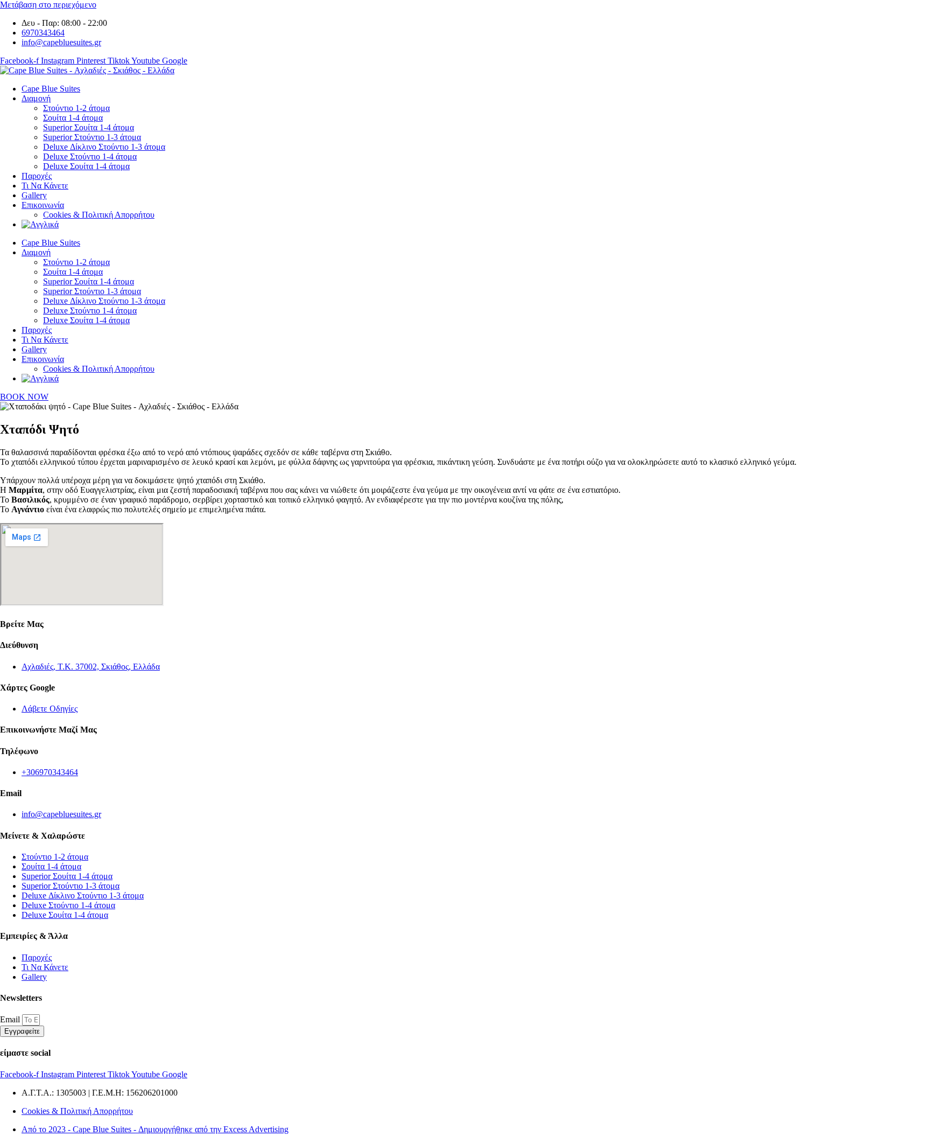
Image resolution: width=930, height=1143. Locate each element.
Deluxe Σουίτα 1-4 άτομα (86, 166)
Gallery (34, 195)
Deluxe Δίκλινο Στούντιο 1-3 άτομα (104, 146)
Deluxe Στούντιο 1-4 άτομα (90, 156)
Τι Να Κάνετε (45, 185)
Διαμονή (36, 98)
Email (11, 1019)
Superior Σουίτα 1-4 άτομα (88, 127)
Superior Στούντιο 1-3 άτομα (92, 137)
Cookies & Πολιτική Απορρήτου (98, 214)
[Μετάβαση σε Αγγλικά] (40, 224)
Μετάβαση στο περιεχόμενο (48, 4)
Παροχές (37, 175)
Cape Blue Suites (51, 88)
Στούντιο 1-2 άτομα (76, 108)
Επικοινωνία (43, 205)
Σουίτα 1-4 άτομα (73, 117)
